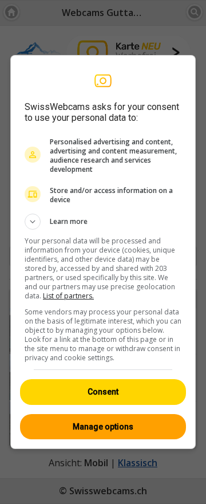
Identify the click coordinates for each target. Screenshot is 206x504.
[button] (103, 222)
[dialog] (103, 252)
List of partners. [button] (68, 296)
